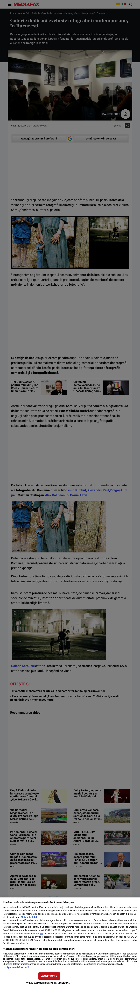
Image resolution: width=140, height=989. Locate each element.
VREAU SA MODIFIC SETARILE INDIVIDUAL (48, 983)
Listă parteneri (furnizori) (16, 967)
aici (41, 934)
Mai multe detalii (29, 917)
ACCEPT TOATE (49, 976)
